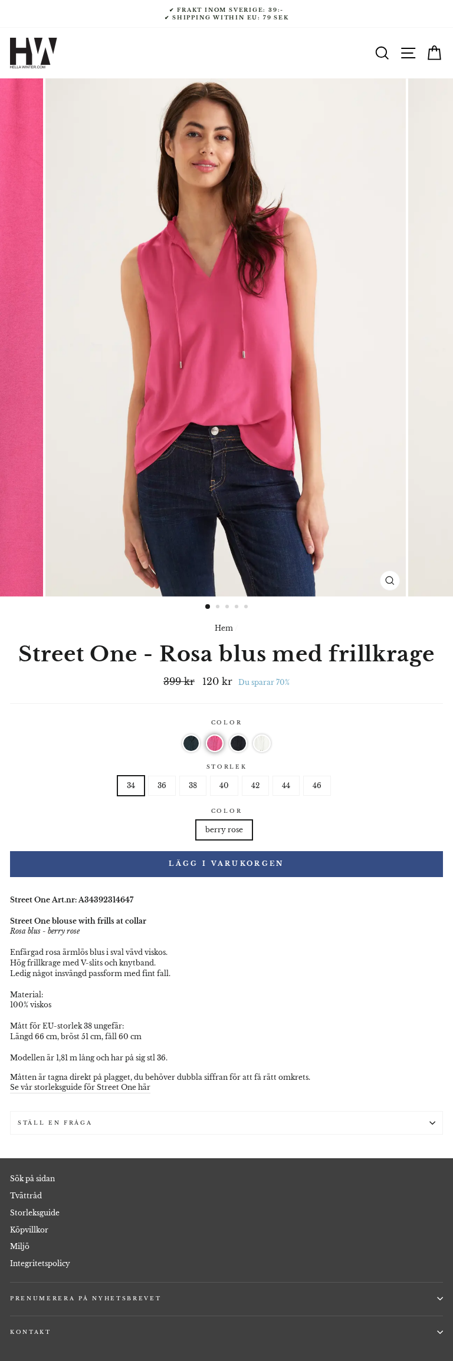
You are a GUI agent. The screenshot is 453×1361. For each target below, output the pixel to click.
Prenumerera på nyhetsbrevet (85, 1298)
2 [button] (219, 608)
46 (317, 785)
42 (255, 785)
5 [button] (247, 608)
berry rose (224, 829)
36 (161, 785)
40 (224, 785)
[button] (191, 743)
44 (286, 785)
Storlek (226, 766)
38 (193, 785)
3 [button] (228, 608)
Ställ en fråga (55, 1122)
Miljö (19, 1246)
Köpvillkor (29, 1229)
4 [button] (238, 608)
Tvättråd (26, 1195)
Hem (224, 628)
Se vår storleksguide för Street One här (80, 1087)
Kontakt (30, 1332)
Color (226, 722)
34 (131, 785)
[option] (226, 14)
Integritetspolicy (40, 1263)
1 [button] (208, 607)
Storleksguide (35, 1212)
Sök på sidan (32, 1178)
